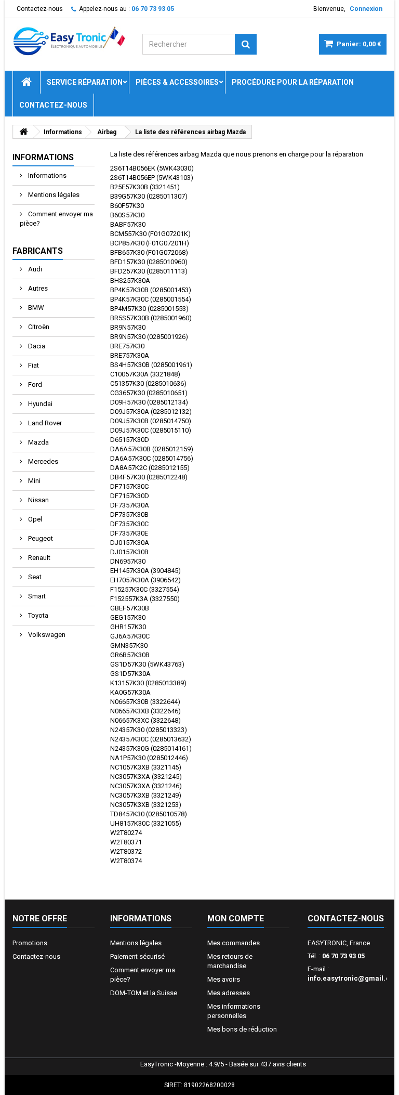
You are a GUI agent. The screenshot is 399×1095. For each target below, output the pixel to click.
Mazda (37, 442)
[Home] (26, 82)
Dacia (35, 346)
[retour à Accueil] (23, 131)
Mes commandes (233, 943)
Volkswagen (45, 634)
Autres (37, 288)
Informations (43, 157)
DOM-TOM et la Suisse (143, 993)
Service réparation (85, 82)
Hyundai (39, 404)
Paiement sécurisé (137, 956)
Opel (34, 519)
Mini (33, 481)
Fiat (32, 365)
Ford (34, 384)
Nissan (37, 500)
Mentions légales (52, 195)
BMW (35, 307)
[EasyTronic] (69, 41)
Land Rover (44, 423)
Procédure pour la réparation (293, 82)
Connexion (366, 8)
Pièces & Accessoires (177, 82)
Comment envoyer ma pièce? (56, 218)
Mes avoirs (223, 979)
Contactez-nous (40, 8)
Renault (38, 558)
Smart (36, 596)
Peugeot (39, 538)
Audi (34, 269)
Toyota (37, 615)
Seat (34, 577)
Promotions (29, 943)
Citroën (37, 327)
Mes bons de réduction (242, 1029)
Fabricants (37, 251)
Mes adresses (228, 993)
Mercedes (42, 461)
